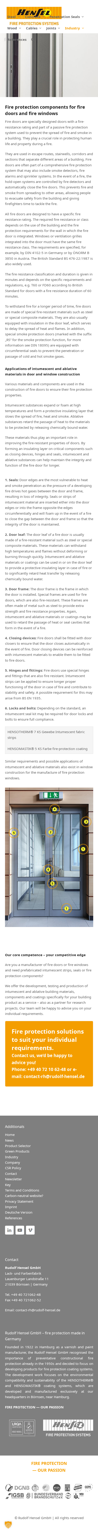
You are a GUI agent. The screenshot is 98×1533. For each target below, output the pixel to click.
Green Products (17, 1151)
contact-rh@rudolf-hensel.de (54, 1076)
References (13, 1218)
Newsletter (13, 1179)
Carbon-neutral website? (24, 1195)
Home (10, 1134)
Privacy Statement (19, 1201)
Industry (11, 1157)
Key (8, 1184)
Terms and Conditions (22, 1190)
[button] (33, 39)
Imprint (11, 1206)
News (9, 1140)
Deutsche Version (18, 1212)
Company (12, 1162)
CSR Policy (13, 1168)
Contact (11, 1173)
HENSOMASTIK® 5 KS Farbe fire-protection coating (48, 748)
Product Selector (18, 1145)
